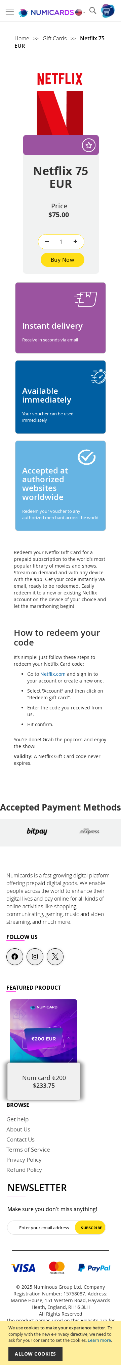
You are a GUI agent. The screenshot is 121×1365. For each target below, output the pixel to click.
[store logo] (46, 11)
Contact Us (20, 1139)
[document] (61, 1343)
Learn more (99, 1340)
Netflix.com (53, 674)
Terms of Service (28, 1149)
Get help (17, 1119)
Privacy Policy (24, 1159)
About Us (18, 1129)
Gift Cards (55, 38)
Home (22, 38)
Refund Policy (24, 1169)
